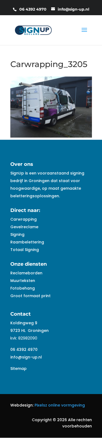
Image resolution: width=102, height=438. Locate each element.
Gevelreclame (24, 227)
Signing (17, 234)
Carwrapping (23, 219)
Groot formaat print (30, 296)
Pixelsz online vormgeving (60, 405)
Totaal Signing (24, 249)
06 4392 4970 (24, 349)
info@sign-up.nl (26, 357)
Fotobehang (22, 288)
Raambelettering (27, 242)
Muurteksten (22, 280)
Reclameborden (26, 273)
